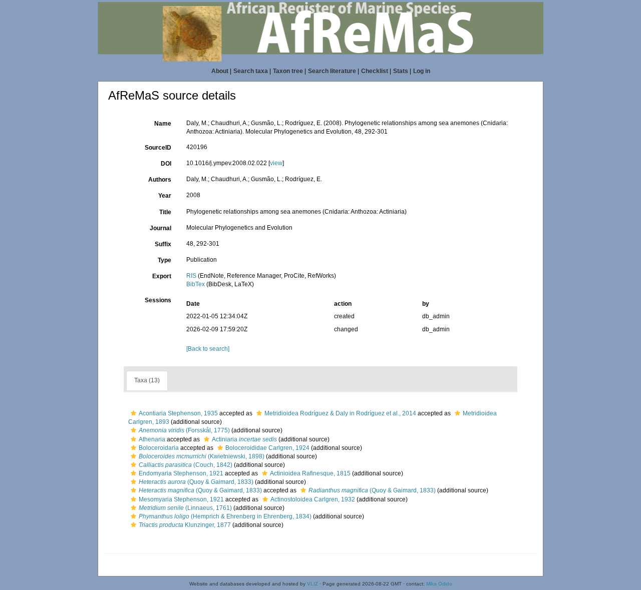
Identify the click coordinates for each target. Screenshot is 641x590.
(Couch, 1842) (185, 464)
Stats (400, 71)
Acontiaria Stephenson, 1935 (178, 413)
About (219, 71)
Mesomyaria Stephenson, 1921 (181, 499)
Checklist (374, 71)
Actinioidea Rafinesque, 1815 (310, 473)
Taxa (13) (147, 380)
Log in (421, 71)
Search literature (332, 71)
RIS (191, 275)
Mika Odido (439, 583)
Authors (159, 179)
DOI (166, 163)
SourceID (158, 147)
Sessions (158, 300)
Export (161, 276)
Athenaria (152, 439)
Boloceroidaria (159, 447)
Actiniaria (244, 439)
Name (162, 123)
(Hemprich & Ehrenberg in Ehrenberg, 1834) (225, 516)
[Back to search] (207, 348)
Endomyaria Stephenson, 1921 (181, 473)
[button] (133, 413)
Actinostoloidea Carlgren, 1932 (312, 499)
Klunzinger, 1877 (185, 524)
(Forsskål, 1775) (184, 430)
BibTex (195, 284)
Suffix (163, 244)
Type (164, 260)
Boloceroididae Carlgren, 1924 (267, 447)
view (276, 163)
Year (164, 195)
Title (165, 212)
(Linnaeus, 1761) (185, 507)
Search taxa (250, 71)
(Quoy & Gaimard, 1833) (196, 481)
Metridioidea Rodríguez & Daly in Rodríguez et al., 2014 (340, 413)
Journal (160, 228)
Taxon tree (288, 71)
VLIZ (312, 583)
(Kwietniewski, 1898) (201, 456)
